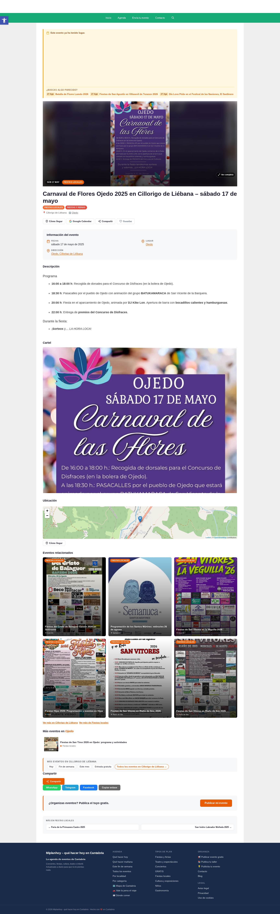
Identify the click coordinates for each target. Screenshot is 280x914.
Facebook (88, 787)
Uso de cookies (206, 897)
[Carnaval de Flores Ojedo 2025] (140, 420)
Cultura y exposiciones (166, 881)
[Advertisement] (140, 60)
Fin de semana (66, 766)
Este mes (84, 766)
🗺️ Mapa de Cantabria (124, 885)
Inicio (108, 17)
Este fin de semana (122, 866)
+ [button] (47, 511)
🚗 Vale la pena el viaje (124, 890)
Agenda (122, 17)
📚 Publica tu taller (207, 861)
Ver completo (227, 175)
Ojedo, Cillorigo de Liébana (67, 253)
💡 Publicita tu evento (209, 866)
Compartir (107, 221)
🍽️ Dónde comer (121, 895)
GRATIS (159, 871)
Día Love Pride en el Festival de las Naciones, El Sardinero (197, 94)
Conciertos (160, 866)
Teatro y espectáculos (166, 861)
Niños (158, 885)
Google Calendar (82, 221)
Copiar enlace (109, 787)
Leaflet (208, 537)
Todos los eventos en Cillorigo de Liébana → (142, 766)
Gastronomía (162, 890)
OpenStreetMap (220, 537)
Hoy (51, 766)
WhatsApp (52, 787)
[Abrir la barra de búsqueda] (173, 18)
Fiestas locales (73, 182)
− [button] (47, 516)
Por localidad (119, 876)
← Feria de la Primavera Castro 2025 (66, 827)
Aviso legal (203, 888)
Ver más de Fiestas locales (93, 722)
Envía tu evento (140, 17)
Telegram (70, 787)
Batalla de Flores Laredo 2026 (67, 94)
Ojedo (75, 212)
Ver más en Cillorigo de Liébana (60, 722)
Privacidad (203, 893)
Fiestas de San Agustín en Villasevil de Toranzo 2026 (124, 94)
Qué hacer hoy (120, 857)
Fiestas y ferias (76, 207)
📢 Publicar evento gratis (210, 857)
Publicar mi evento (216, 803)
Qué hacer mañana (123, 861)
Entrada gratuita (103, 766)
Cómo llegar (55, 221)
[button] (4, 20)
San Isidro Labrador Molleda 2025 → (213, 827)
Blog (200, 876)
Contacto (160, 17)
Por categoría (120, 881)
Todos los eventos (122, 871)
